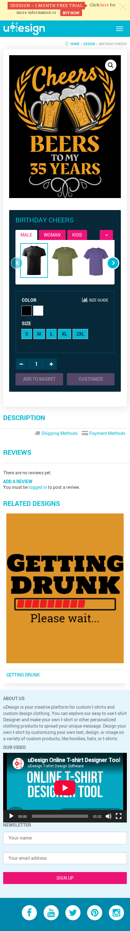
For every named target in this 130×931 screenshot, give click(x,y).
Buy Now (71, 12)
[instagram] (116, 912)
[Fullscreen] (118, 816)
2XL (80, 334)
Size (26, 323)
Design (89, 44)
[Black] (26, 311)
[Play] (11, 816)
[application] (65, 788)
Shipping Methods (59, 433)
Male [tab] (26, 235)
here (104, 4)
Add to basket (39, 379)
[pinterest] (94, 912)
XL (64, 334)
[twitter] (73, 912)
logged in (38, 487)
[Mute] (108, 816)
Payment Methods (106, 433)
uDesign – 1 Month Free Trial (46, 5)
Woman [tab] (52, 235)
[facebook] (29, 912)
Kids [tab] (77, 235)
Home (75, 44)
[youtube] (51, 912)
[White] (38, 311)
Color (29, 300)
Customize (91, 379)
